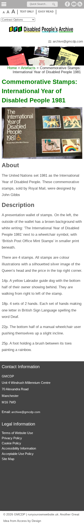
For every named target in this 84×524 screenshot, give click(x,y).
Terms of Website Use (17, 433)
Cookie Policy (11, 443)
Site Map (8, 459)
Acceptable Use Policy (18, 454)
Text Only (27, 11)
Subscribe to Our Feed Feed (80, 4)
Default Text (3, 11)
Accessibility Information (19, 448)
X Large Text (13, 11)
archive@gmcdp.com (68, 41)
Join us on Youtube (74, 4)
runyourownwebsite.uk (43, 514)
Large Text (8, 11)
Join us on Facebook (67, 4)
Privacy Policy (12, 438)
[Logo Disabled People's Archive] (42, 31)
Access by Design (29, 520)
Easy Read (46, 11)
